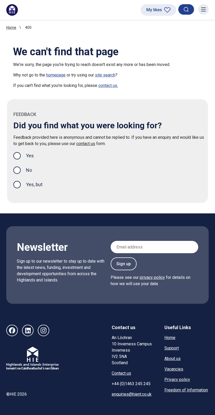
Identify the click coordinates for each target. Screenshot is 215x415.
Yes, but (34, 184)
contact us (85, 143)
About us (172, 358)
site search (105, 75)
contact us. (108, 85)
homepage (56, 75)
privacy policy (152, 277)
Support (171, 348)
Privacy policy (177, 379)
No (29, 170)
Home (11, 27)
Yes (34, 155)
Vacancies (173, 369)
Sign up (123, 263)
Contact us (121, 373)
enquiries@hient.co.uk (132, 394)
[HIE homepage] (12, 10)
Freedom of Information (186, 390)
